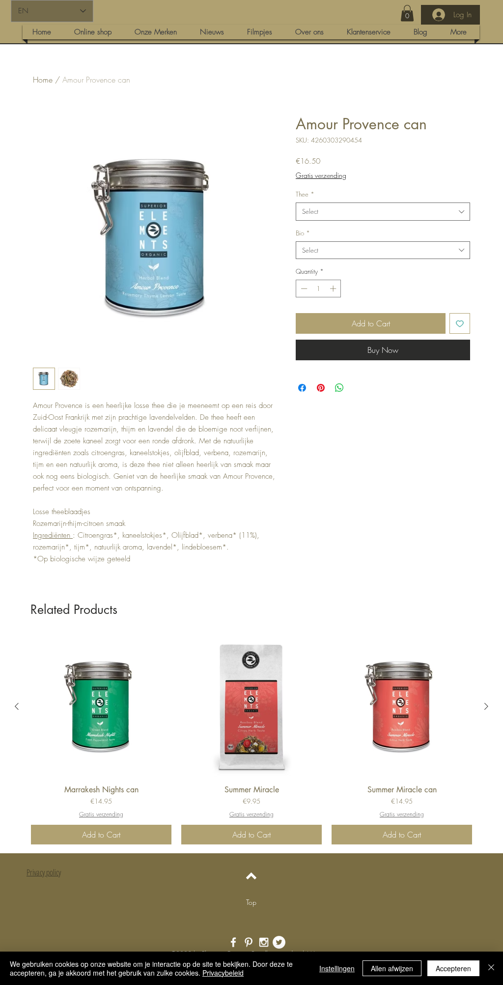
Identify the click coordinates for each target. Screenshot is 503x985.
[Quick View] (101, 707)
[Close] (491, 968)
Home (43, 79)
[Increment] (334, 288)
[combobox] (383, 211)
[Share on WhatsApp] (339, 388)
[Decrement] (303, 288)
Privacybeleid (223, 973)
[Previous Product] (17, 706)
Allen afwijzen (392, 968)
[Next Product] (486, 706)
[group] (251, 740)
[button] (407, 13)
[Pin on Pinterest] (321, 388)
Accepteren (453, 968)
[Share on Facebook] (302, 388)
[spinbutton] (318, 288)
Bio (303, 233)
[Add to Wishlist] (459, 323)
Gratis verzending (321, 175)
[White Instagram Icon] (263, 942)
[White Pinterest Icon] (248, 942)
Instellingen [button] (337, 968)
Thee (305, 194)
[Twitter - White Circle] (279, 942)
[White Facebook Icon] (233, 942)
